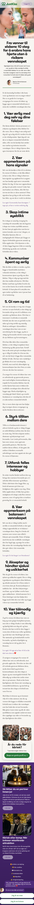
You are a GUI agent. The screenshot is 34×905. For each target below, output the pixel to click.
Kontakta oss (18, 870)
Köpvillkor (18, 876)
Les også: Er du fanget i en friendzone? (16, 555)
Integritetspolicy (18, 879)
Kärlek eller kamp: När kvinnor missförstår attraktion (15, 840)
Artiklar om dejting (18, 864)
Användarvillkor (18, 873)
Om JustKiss (18, 867)
